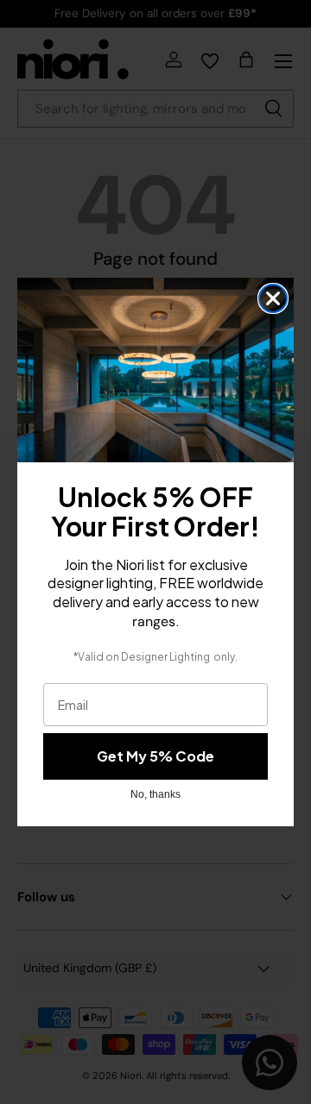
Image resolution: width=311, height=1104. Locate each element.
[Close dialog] (273, 298)
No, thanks (155, 794)
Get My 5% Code (155, 756)
